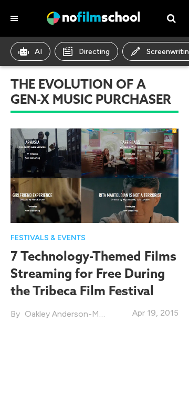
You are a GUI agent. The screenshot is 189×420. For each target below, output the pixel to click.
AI (38, 51)
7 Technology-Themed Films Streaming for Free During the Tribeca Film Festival (93, 273)
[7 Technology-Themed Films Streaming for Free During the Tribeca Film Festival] (94, 175)
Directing (94, 51)
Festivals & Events (48, 237)
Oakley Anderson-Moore (71, 314)
